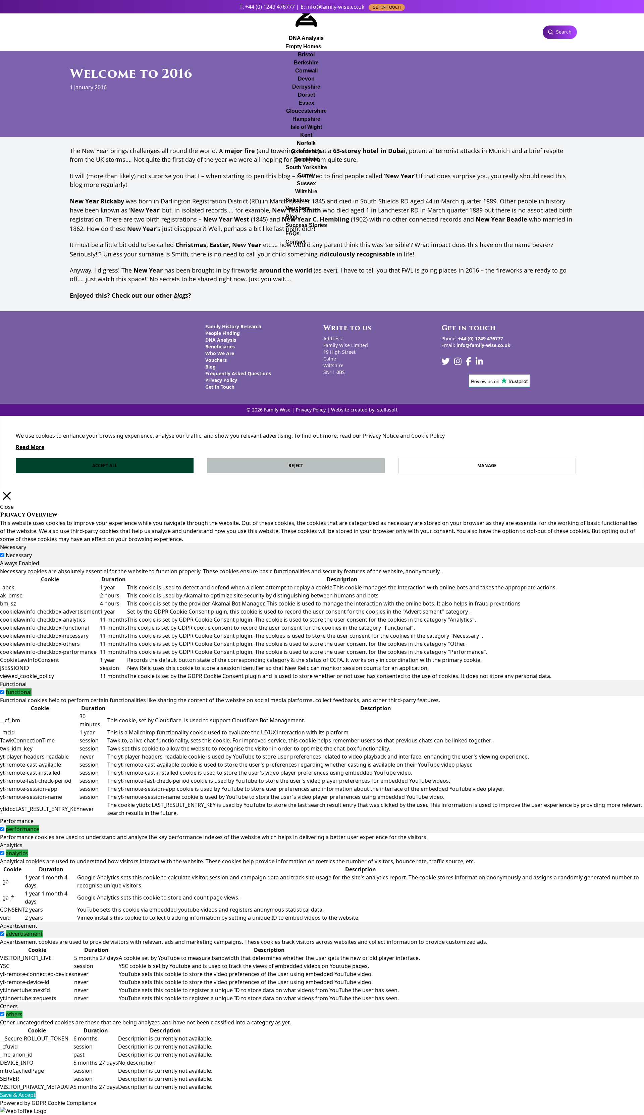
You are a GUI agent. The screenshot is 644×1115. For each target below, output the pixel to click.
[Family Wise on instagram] (458, 361)
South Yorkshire (306, 167)
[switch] (2, 692)
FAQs (292, 233)
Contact (295, 242)
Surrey (306, 175)
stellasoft (387, 409)
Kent (306, 135)
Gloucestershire (306, 111)
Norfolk (306, 143)
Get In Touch (219, 387)
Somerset (306, 159)
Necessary (19, 555)
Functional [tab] (13, 684)
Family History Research (233, 326)
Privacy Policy (221, 380)
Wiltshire (306, 191)
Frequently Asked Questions (238, 373)
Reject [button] (295, 466)
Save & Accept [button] (18, 1095)
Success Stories (306, 225)
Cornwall (306, 71)
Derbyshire (306, 87)
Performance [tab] (17, 821)
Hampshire (306, 119)
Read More (30, 447)
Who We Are (219, 353)
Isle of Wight (306, 127)
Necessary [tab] (13, 547)
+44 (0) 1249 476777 (270, 6)
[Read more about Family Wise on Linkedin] (479, 361)
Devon (306, 79)
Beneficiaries (220, 346)
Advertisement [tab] (18, 925)
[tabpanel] (322, 623)
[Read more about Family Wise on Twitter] (445, 361)
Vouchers (297, 208)
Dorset (306, 95)
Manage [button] (486, 466)
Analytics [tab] (11, 845)
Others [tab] (9, 1006)
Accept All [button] (104, 466)
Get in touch (387, 7)
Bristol (306, 54)
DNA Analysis (220, 340)
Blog (291, 217)
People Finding (222, 333)
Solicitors (297, 200)
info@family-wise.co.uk (335, 6)
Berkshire (306, 62)
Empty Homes (303, 46)
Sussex (306, 183)
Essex (306, 103)
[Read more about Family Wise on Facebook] (468, 361)
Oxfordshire (306, 151)
